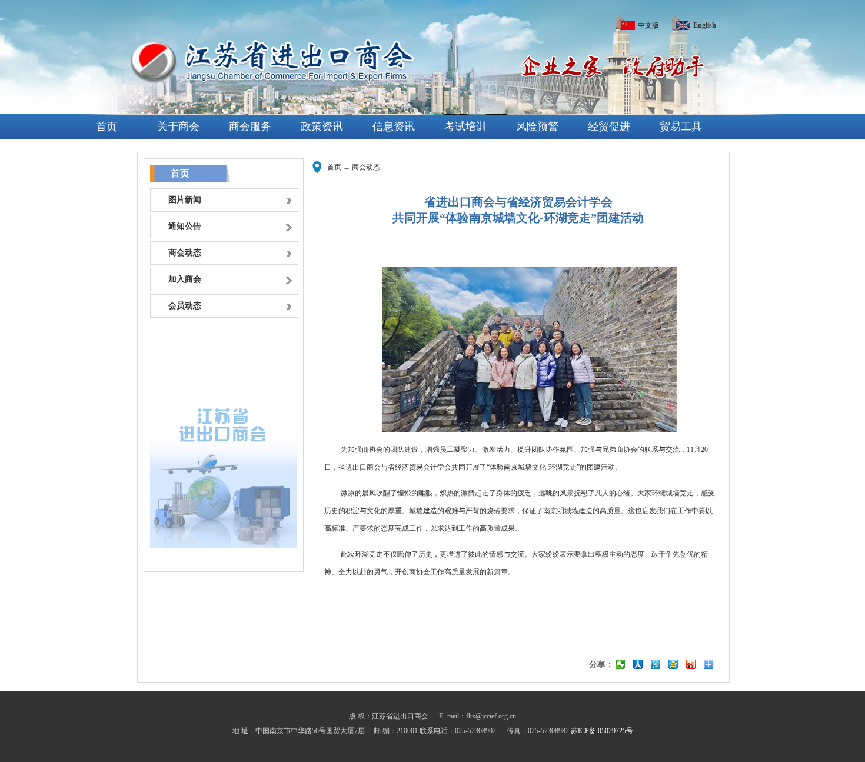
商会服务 (250, 126)
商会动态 (366, 167)
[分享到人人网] (638, 664)
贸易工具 (681, 126)
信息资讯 (393, 126)
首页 (106, 126)
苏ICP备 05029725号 (602, 731)
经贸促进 (609, 126)
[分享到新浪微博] (691, 664)
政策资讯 (322, 126)
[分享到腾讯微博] (656, 664)
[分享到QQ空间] (673, 664)
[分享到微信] (621, 664)
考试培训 (465, 126)
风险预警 (537, 126)
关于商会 (178, 126)
